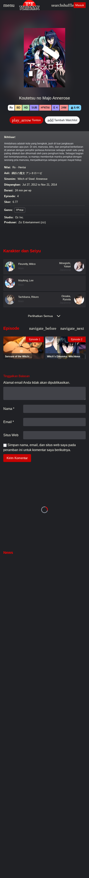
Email (8, 422)
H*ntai (45, 107)
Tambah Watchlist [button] (62, 120)
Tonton (26, 120)
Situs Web (10, 435)
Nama (8, 408)
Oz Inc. (19, 217)
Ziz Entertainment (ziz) (32, 222)
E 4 (55, 107)
